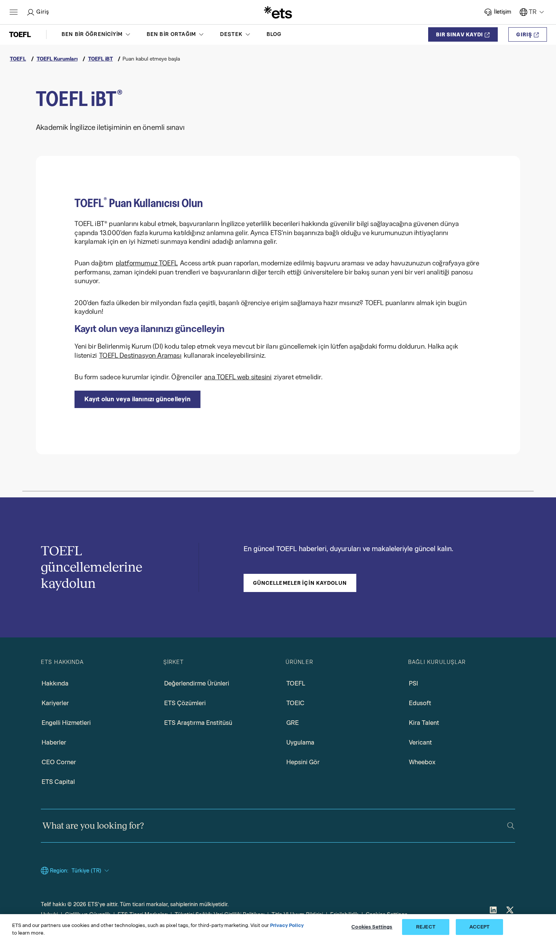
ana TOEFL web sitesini (238, 377)
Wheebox (422, 762)
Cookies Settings (371, 927)
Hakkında (55, 683)
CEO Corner (59, 762)
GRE (292, 722)
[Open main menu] (13, 12)
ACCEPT (479, 927)
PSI (413, 683)
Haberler (54, 742)
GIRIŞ (524, 34)
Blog (274, 34)
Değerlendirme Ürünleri (196, 683)
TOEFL (295, 683)
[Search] (510, 825)
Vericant (420, 742)
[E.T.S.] (278, 12)
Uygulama (300, 742)
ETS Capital (58, 781)
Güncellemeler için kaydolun (300, 583)
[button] (97, 34)
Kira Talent (424, 722)
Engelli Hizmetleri (66, 722)
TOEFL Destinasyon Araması (140, 355)
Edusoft (420, 703)
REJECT (425, 927)
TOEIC (295, 703)
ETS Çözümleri (185, 703)
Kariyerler (55, 703)
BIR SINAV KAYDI (459, 34)
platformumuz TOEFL (147, 263)
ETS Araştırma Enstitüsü (198, 722)
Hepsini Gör (303, 762)
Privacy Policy (287, 925)
